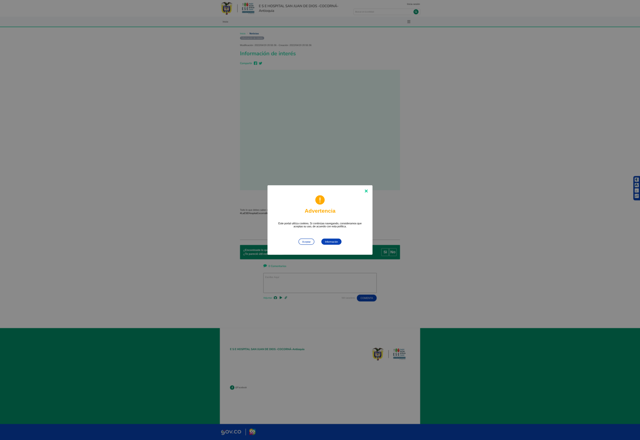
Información (331, 241)
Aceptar (306, 241)
